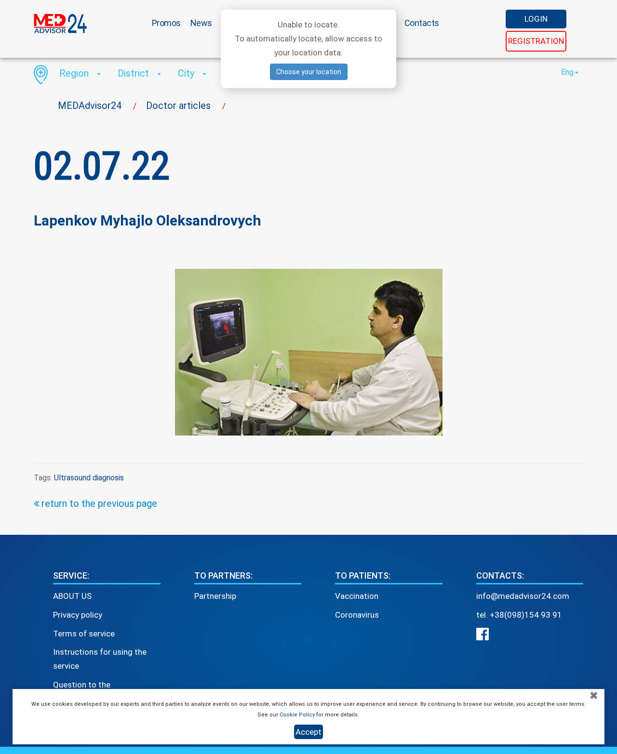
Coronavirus (357, 615)
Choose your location (308, 72)
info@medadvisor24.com (522, 596)
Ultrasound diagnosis (89, 477)
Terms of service (84, 633)
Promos (166, 23)
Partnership (215, 596)
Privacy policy (77, 615)
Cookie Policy (297, 715)
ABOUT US (72, 596)
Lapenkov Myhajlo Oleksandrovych (147, 220)
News (201, 23)
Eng (567, 72)
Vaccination (356, 596)
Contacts (421, 23)
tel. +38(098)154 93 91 (519, 615)
